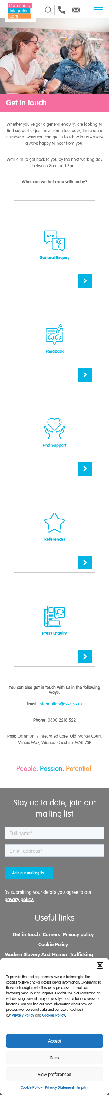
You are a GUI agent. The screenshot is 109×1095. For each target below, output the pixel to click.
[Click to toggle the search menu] (48, 10)
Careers (51, 934)
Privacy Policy (23, 1015)
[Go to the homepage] (20, 11)
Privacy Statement (59, 1087)
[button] (100, 965)
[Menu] (98, 9)
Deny (54, 1057)
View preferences (54, 1074)
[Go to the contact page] (61, 10)
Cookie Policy (31, 1087)
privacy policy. (19, 899)
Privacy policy (78, 934)
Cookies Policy (53, 1015)
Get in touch (26, 934)
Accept (54, 1041)
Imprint (83, 1087)
